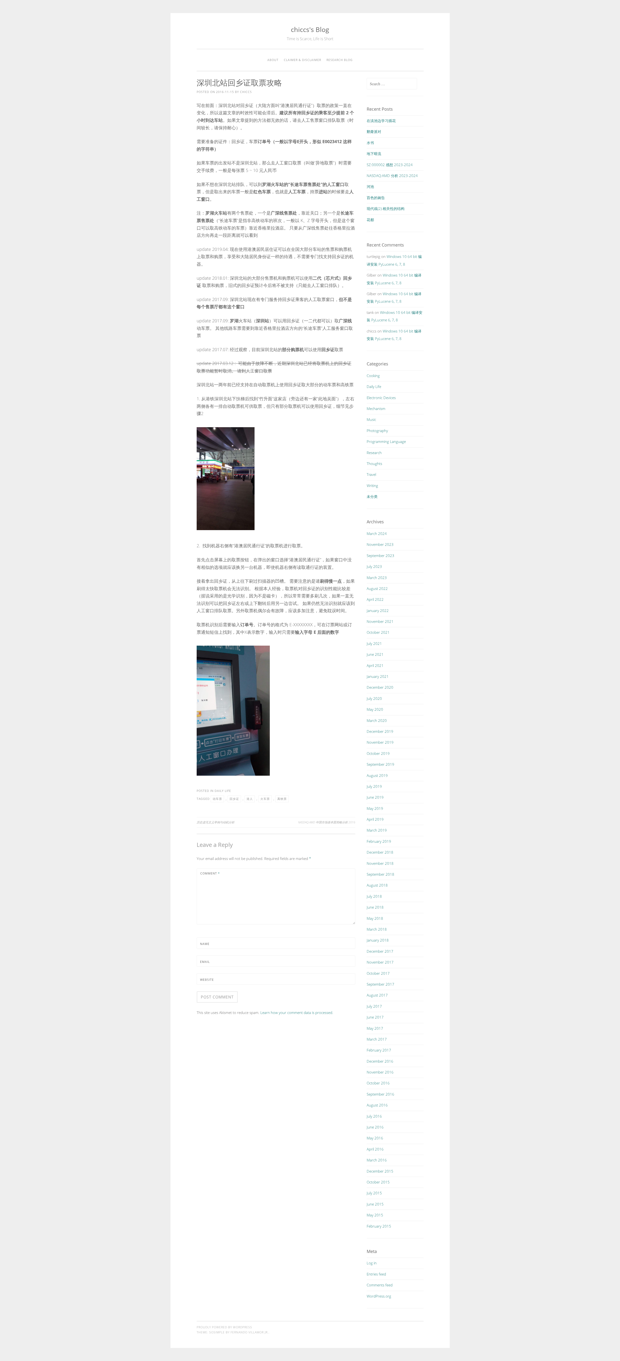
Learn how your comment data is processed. (296, 1012)
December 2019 (380, 731)
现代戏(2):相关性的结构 (385, 208)
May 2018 (375, 918)
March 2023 (377, 577)
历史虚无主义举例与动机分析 (215, 822)
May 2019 (375, 808)
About (273, 60)
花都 (370, 219)
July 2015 (374, 1193)
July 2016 (374, 1116)
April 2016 (375, 1149)
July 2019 (374, 786)
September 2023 (380, 555)
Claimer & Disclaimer (302, 60)
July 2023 (374, 566)
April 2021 (375, 665)
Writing (372, 485)
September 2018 (380, 874)
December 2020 (380, 687)
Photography (377, 430)
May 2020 (375, 709)
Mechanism (376, 408)
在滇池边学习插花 (381, 120)
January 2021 (378, 676)
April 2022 (375, 599)
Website (207, 980)
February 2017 (379, 1050)
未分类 (372, 496)
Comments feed (380, 1285)
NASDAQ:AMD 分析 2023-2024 (392, 175)
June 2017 (375, 1017)
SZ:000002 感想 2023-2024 (390, 164)
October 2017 (378, 973)
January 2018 (378, 940)
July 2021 (374, 643)
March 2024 (377, 533)
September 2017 (380, 984)
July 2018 (374, 896)
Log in (372, 1262)
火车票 (265, 799)
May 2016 (375, 1138)
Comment (210, 873)
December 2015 (380, 1171)
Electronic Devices (381, 397)
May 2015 (375, 1215)
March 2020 (377, 720)
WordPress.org (379, 1296)
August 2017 (377, 995)
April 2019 (375, 819)
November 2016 (380, 1072)
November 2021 (380, 621)
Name (204, 944)
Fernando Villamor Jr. (250, 1332)
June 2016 (375, 1127)
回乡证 (234, 799)
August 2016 (377, 1105)
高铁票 (282, 799)
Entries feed (376, 1274)
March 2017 (377, 1039)
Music (371, 419)
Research (374, 452)
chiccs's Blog (310, 29)
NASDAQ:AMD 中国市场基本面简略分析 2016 (326, 822)
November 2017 (380, 962)
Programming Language (386, 441)
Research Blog (339, 60)
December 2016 (380, 1061)
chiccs (246, 92)
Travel (371, 474)
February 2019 (379, 841)
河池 (370, 186)
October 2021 (378, 632)
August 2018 (377, 885)
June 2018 (375, 907)
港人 (250, 799)
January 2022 (378, 610)
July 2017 (374, 1006)
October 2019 (378, 753)
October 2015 (378, 1182)
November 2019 (380, 742)
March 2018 (377, 929)
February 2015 (379, 1226)
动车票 (217, 799)
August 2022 (377, 588)
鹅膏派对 (374, 131)
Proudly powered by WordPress (224, 1327)
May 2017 (375, 1028)
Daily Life (223, 791)
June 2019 (375, 797)
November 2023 (380, 544)
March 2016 (377, 1160)
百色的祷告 (376, 197)
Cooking (373, 375)
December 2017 (380, 951)
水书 (370, 142)
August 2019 (377, 775)
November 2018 (380, 863)
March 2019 (377, 830)
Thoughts (374, 463)
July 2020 (374, 698)
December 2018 (380, 852)
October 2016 (378, 1083)
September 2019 (380, 764)
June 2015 (375, 1204)
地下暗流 (374, 153)
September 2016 (380, 1094)
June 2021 (375, 654)
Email (205, 962)
